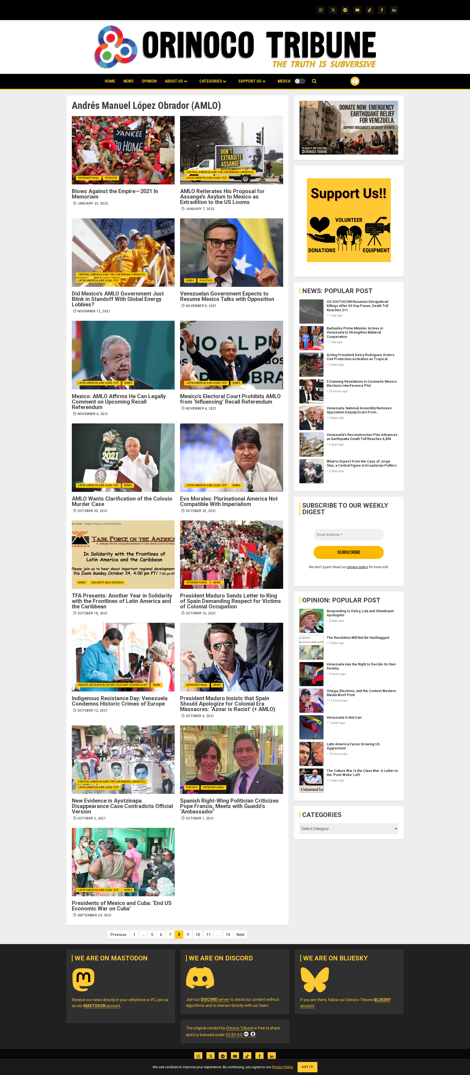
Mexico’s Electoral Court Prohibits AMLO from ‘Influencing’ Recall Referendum (230, 399)
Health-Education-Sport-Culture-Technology (112, 685)
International (88, 178)
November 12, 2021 (94, 311)
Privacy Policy (282, 1067)
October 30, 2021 (93, 511)
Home (110, 81)
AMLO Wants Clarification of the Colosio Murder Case (122, 501)
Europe (191, 787)
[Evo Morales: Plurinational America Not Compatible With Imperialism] (231, 457)
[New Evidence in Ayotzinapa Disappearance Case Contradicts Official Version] (123, 759)
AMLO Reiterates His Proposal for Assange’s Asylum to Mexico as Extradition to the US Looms (222, 196)
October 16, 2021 (201, 613)
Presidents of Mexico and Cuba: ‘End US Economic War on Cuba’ (122, 906)
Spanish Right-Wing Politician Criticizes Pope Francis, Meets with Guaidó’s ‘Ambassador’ (229, 806)
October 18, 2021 (93, 613)
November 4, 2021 (201, 408)
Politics (206, 280)
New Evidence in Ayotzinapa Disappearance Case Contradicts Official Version (122, 806)
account (102, 1006)
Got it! (307, 1067)
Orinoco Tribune (239, 1028)
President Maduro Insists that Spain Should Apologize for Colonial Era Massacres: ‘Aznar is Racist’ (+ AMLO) (227, 703)
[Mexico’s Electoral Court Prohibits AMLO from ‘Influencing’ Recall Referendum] (231, 355)
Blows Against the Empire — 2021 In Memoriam (115, 194)
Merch (284, 81)
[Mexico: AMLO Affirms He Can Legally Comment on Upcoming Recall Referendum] (123, 355)
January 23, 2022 (93, 203)
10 (198, 934)
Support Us (249, 81)
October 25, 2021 (201, 511)
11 (208, 934)
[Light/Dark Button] (300, 81)
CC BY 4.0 (234, 1035)
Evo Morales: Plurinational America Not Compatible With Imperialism (229, 501)
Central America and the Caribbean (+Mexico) (220, 172)
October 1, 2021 (200, 818)
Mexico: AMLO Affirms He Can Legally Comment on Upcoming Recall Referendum (119, 401)
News (128, 81)
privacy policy (357, 567)
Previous (118, 934)
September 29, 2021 (95, 915)
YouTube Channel (346, 81)
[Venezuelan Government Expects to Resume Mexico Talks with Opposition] (231, 252)
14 (228, 934)
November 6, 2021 (93, 414)
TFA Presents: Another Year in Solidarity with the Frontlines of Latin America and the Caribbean (122, 601)
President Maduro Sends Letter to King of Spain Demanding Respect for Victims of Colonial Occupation (230, 601)
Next (240, 934)
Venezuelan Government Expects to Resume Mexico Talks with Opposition (227, 296)
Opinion (149, 81)
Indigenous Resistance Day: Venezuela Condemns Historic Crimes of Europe (120, 701)
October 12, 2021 (93, 710)
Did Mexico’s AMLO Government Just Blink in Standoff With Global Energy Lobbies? (118, 299)
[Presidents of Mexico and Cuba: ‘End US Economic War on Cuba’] (123, 862)
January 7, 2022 (200, 209)
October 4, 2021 (200, 716)
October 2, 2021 (92, 818)
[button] (314, 81)
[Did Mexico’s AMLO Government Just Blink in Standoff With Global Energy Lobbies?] (123, 252)
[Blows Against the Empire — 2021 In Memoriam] (123, 150)
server (215, 999)
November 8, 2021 (201, 306)
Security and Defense (107, 582)
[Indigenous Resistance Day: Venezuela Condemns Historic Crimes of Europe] (123, 657)
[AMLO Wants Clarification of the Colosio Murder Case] (123, 457)
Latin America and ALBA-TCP (206, 178)
